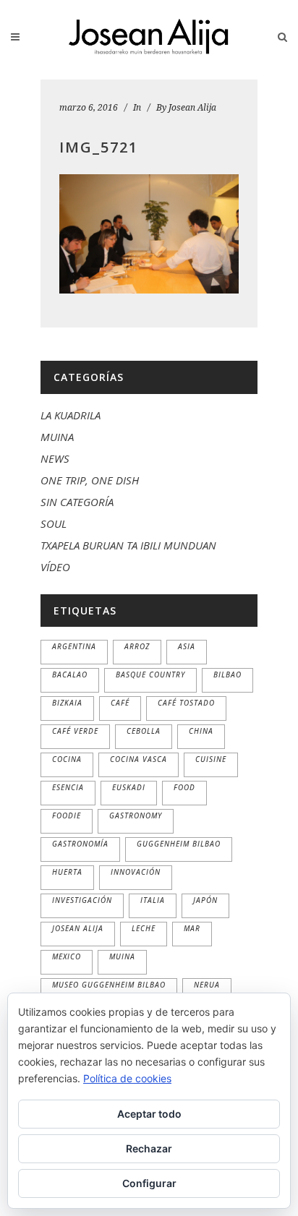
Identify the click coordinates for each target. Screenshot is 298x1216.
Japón (205, 900)
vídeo (55, 567)
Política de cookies (127, 1078)
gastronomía (80, 844)
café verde (75, 731)
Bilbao (227, 674)
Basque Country (150, 674)
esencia (68, 787)
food (184, 787)
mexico (66, 956)
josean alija (77, 928)
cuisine (210, 759)
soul (54, 523)
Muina (122, 956)
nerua (207, 985)
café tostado (186, 703)
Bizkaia (67, 703)
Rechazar (149, 1148)
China (201, 731)
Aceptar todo (149, 1114)
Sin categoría (77, 501)
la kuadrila (71, 415)
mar (192, 928)
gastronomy (135, 815)
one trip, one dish (90, 480)
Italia (152, 900)
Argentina (74, 646)
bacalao (70, 674)
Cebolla (144, 731)
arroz (137, 646)
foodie (66, 815)
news (55, 458)
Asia (186, 646)
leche (144, 928)
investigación (82, 900)
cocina (67, 759)
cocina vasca (138, 759)
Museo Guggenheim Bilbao (109, 985)
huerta (67, 872)
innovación (136, 872)
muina (57, 436)
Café (120, 703)
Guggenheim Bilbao (179, 844)
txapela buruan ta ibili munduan (128, 545)
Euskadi (128, 787)
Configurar (149, 1183)
